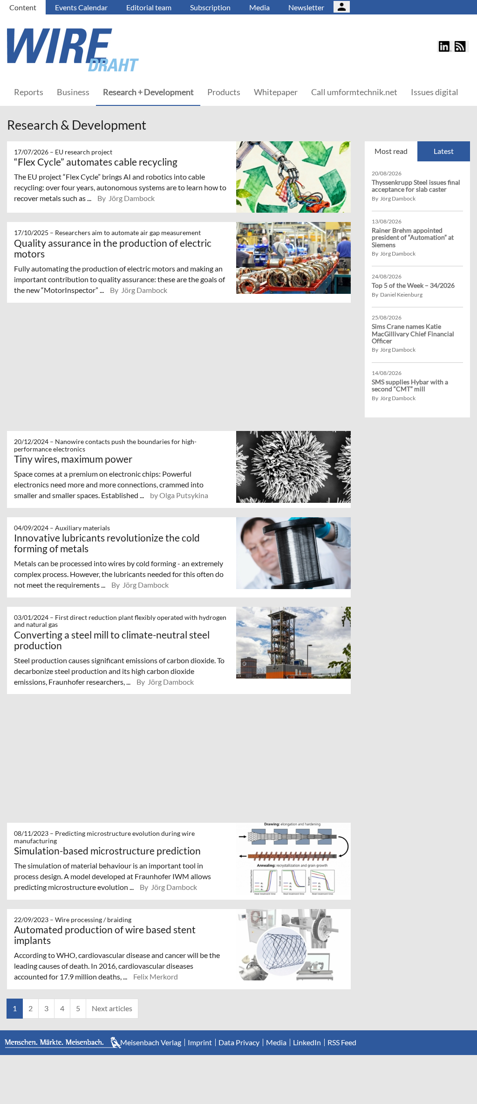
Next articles (112, 1008)
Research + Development (148, 92)
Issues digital (434, 92)
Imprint (200, 1042)
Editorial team (148, 7)
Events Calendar (81, 7)
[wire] (123, 49)
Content (22, 7)
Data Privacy (238, 1042)
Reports (28, 92)
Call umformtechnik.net (354, 92)
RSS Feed (341, 1042)
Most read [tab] (391, 150)
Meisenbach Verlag (150, 1042)
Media (259, 7)
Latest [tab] (444, 150)
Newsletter (306, 7)
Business (73, 92)
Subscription (210, 7)
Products (223, 92)
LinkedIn (307, 1042)
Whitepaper (276, 92)
